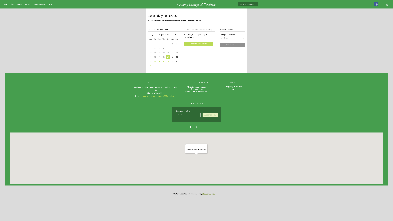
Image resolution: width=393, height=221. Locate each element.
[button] (387, 4)
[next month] (175, 35)
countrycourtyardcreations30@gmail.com (159, 96)
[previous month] (152, 35)
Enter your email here (183, 111)
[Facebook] (376, 4)
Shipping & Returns (234, 86)
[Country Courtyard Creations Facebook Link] (190, 127)
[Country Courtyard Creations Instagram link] (196, 127)
